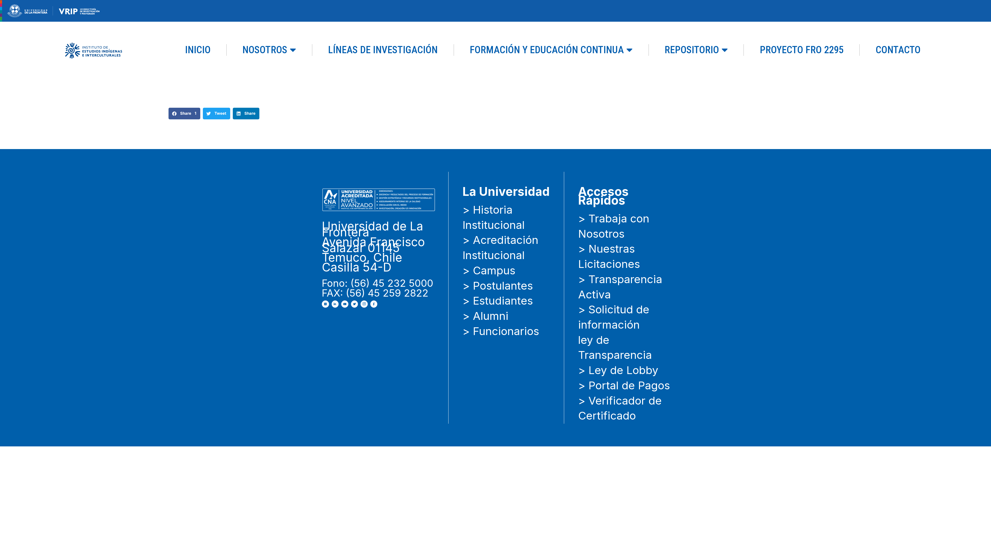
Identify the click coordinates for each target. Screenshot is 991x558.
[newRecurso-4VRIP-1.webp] (79, 10)
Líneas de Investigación (383, 50)
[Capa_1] (93, 50)
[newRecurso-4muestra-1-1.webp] (27, 10)
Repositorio (692, 50)
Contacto (898, 50)
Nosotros (264, 50)
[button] (184, 113)
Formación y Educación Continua (547, 50)
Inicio (198, 50)
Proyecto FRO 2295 (802, 50)
